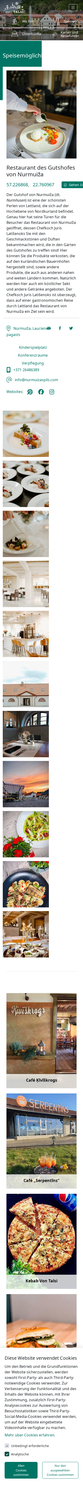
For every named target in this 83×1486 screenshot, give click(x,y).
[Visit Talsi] (14, 7)
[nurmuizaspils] (42, 393)
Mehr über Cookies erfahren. (30, 1435)
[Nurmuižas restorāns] (26, 434)
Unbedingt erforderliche (30, 1446)
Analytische (20, 1454)
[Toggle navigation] (73, 7)
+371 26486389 (25, 369)
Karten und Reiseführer (70, 34)
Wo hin (27, 21)
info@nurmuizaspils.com (36, 379)
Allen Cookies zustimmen (21, 1470)
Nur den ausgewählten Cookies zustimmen (60, 1470)
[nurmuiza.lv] (31, 393)
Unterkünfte (31, 34)
